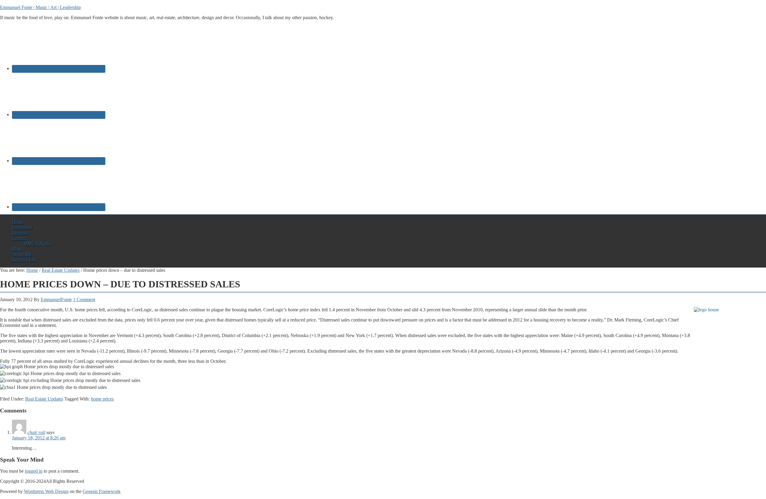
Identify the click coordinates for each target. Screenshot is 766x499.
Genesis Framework (102, 491)
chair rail (36, 432)
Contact (19, 238)
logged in (33, 471)
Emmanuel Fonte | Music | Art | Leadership (40, 7)
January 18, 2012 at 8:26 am (39, 437)
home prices (102, 398)
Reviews (20, 232)
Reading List (24, 259)
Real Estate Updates (44, 398)
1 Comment (84, 299)
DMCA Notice (38, 243)
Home (18, 222)
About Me (21, 254)
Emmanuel (22, 227)
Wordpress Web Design (46, 491)
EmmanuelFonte (56, 299)
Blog (16, 248)
